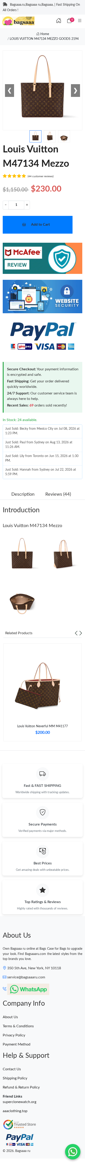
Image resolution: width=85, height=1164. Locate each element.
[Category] (79, 21)
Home (44, 34)
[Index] (58, 21)
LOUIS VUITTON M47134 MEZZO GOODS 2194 (44, 38)
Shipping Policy (15, 1078)
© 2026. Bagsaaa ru (16, 1151)
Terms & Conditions (18, 1026)
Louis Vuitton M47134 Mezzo (32, 525)
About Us (10, 1017)
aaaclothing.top (15, 1111)
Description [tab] (22, 494)
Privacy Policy (14, 1035)
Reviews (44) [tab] (58, 494)
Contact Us (12, 1069)
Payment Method (16, 1044)
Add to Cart (40, 224)
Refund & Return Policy (21, 1087)
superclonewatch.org (19, 1102)
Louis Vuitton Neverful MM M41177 (42, 726)
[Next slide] (80, 633)
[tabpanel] (42, 694)
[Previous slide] (76, 633)
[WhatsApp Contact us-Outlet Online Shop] (72, 1151)
